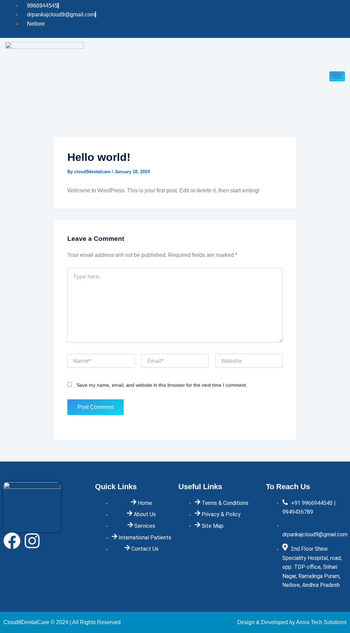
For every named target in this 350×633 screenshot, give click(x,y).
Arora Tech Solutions (321, 622)
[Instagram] (343, 19)
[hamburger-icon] (337, 76)
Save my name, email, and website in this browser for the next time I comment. (162, 385)
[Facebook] (331, 19)
